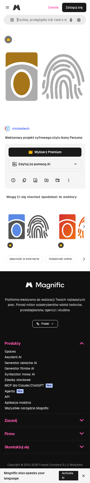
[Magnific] (45, 286)
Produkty (13, 343)
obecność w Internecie (24, 259)
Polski (45, 324)
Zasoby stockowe (18, 380)
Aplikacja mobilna (18, 402)
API (7, 397)
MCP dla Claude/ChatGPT (28, 385)
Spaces (10, 351)
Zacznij (11, 420)
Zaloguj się (74, 7)
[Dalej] (84, 226)
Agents (14, 391)
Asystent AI (13, 357)
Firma (10, 433)
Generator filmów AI (19, 368)
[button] (45, 324)
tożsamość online (60, 259)
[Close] (83, 476)
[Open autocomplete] (10, 20)
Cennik (53, 7)
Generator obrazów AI (21, 363)
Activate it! (67, 475)
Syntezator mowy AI (20, 374)
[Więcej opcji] (68, 180)
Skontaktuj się (17, 446)
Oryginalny (32, 40)
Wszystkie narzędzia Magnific (27, 408)
